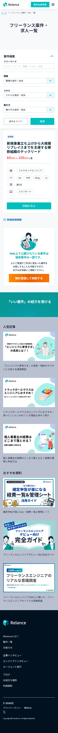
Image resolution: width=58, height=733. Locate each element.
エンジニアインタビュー (15, 661)
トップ (4, 12)
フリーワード (10, 61)
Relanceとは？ (11, 636)
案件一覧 (7, 641)
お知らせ (7, 647)
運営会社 (28, 707)
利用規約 (7, 685)
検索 (42, 121)
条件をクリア (15, 121)
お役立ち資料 (10, 680)
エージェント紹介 (12, 666)
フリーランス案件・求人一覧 (23, 12)
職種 (6, 76)
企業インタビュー (12, 655)
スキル (7, 90)
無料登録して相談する (29, 278)
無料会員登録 (40, 4)
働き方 (7, 105)
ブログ (6, 674)
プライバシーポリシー (12, 707)
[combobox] (29, 81)
